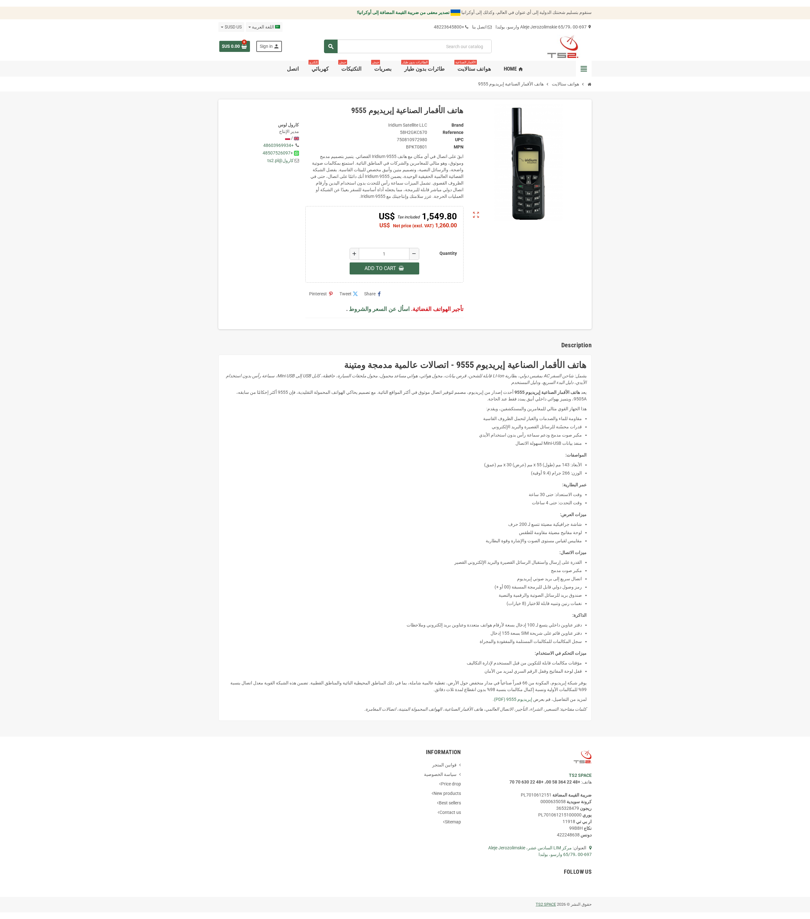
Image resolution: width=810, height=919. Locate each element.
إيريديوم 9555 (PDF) (513, 699)
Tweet (349, 294)
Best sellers (450, 802)
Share (373, 294)
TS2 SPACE (546, 904)
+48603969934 (278, 145)
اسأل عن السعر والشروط (379, 309)
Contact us (450, 812)
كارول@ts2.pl (280, 160)
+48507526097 (278, 152)
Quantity (448, 253)
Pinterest (321, 294)
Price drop (451, 783)
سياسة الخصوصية (440, 774)
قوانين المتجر (444, 764)
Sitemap (453, 821)
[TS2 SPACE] (563, 45)
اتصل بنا (479, 26)
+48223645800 (449, 26)
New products (447, 793)
